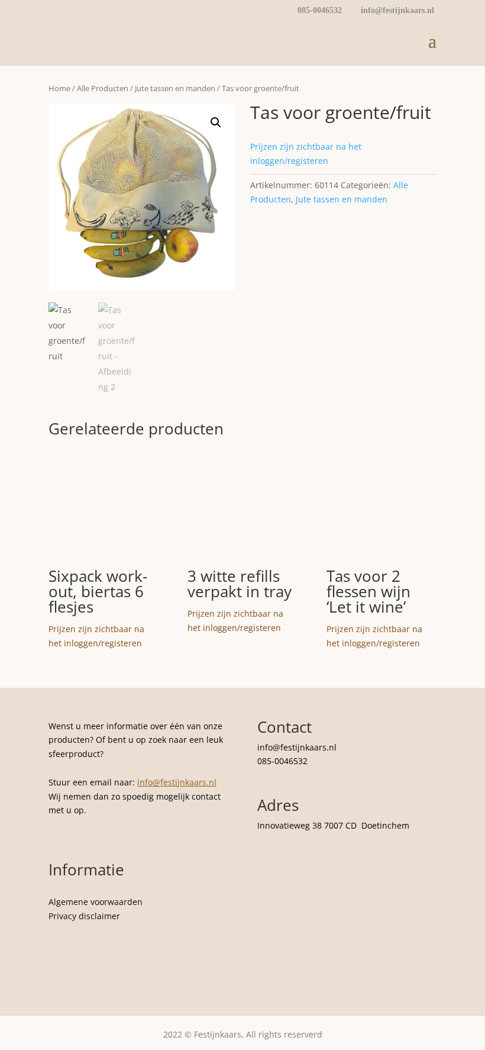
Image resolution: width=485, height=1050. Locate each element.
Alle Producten (102, 88)
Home (59, 88)
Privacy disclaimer (84, 916)
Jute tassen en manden (175, 88)
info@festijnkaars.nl (176, 782)
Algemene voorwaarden (95, 901)
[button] (216, 122)
